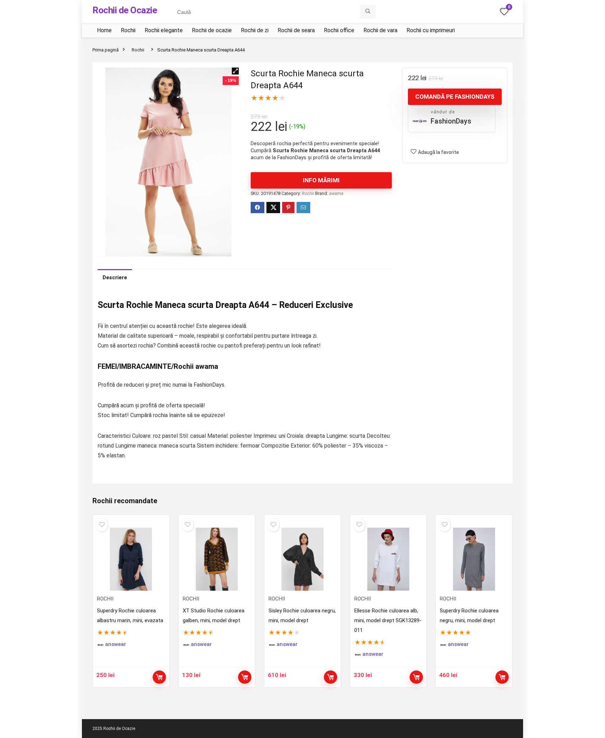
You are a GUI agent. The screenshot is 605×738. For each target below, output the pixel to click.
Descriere (115, 277)
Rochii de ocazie (212, 30)
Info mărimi (321, 180)
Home (104, 30)
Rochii (128, 30)
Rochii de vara (380, 30)
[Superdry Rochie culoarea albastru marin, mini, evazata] (131, 559)
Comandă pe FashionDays (454, 96)
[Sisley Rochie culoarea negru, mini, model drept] (302, 559)
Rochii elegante (164, 30)
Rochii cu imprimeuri (430, 30)
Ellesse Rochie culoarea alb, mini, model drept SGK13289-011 (388, 620)
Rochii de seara (296, 30)
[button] (235, 71)
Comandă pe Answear (159, 677)
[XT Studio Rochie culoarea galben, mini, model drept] (217, 559)
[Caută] (368, 12)
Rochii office (339, 30)
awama (336, 193)
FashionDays (451, 121)
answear (115, 644)
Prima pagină (105, 49)
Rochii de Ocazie (124, 10)
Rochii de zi (255, 30)
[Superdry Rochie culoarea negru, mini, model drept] (474, 559)
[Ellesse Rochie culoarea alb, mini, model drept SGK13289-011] (388, 559)
